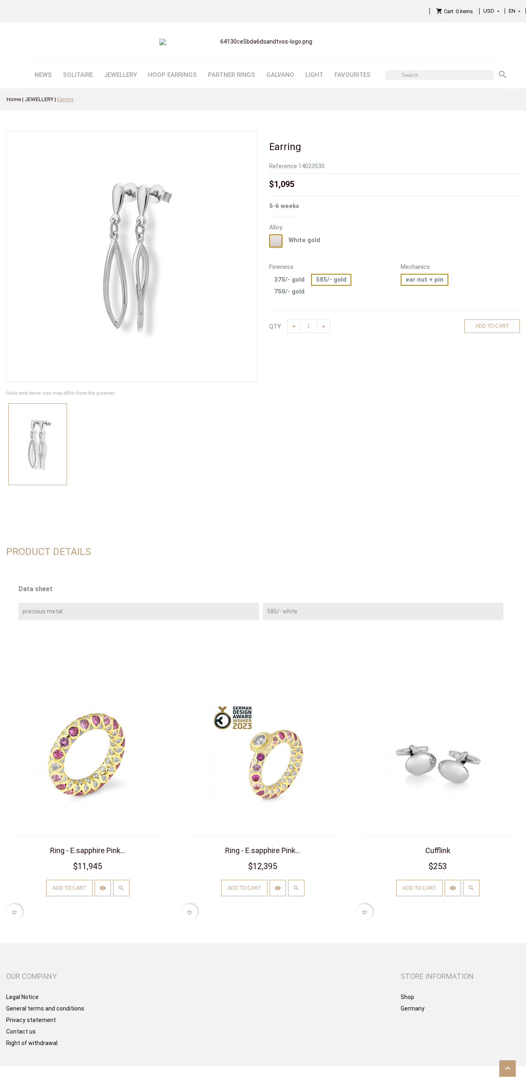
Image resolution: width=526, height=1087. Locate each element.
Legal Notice (22, 997)
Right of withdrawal (32, 1043)
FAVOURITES (353, 75)
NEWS (43, 75)
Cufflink (437, 850)
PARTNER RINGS (231, 75)
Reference (283, 166)
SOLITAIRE (78, 75)
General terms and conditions (45, 1008)
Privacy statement (31, 1020)
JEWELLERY (120, 75)
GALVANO (280, 75)
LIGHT (314, 75)
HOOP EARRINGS (172, 75)
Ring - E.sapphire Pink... (87, 850)
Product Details (48, 551)
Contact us (21, 1031)
